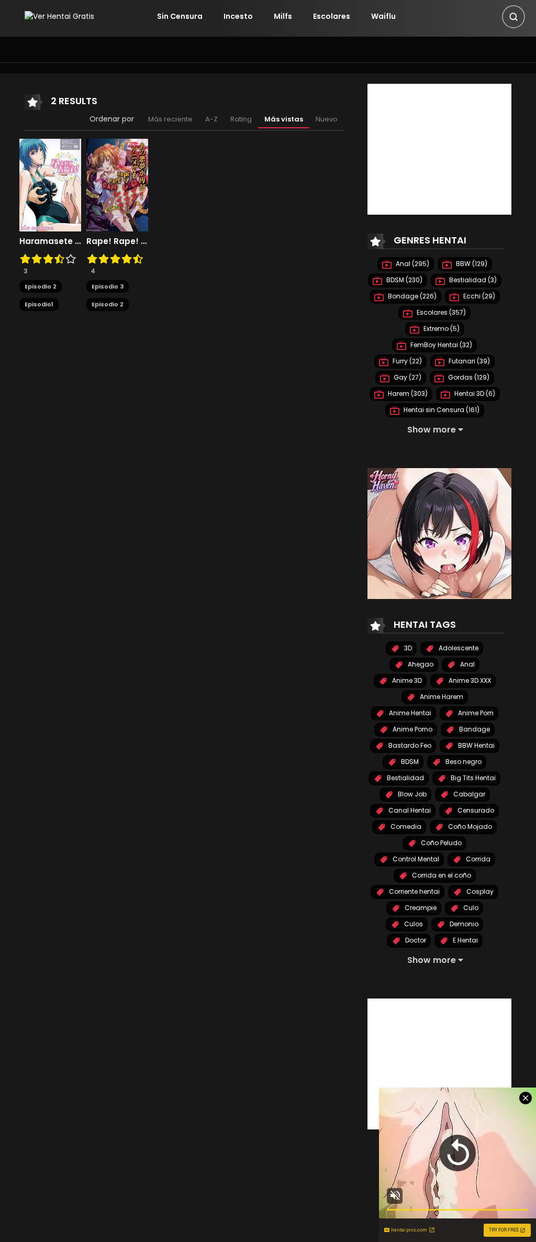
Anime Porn (475, 712)
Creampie (420, 907)
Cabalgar (468, 794)
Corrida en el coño (440, 875)
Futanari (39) (468, 361)
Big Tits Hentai (472, 777)
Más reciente (170, 119)
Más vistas (283, 119)
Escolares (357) (440, 312)
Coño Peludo (440, 842)
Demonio (463, 923)
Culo (470, 907)
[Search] (513, 16)
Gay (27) (406, 377)
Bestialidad (404, 777)
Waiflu (383, 16)
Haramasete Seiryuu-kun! (50, 241)
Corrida (477, 859)
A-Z (211, 119)
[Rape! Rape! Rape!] (117, 184)
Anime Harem (440, 696)
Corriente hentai (413, 891)
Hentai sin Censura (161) (440, 409)
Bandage (473, 729)
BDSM (409, 761)
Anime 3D (406, 680)
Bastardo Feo (409, 745)
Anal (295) (411, 263)
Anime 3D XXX (469, 680)
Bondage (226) (411, 296)
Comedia (405, 826)
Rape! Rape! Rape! (117, 241)
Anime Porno (411, 729)
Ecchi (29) (478, 296)
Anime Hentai (409, 712)
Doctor (415, 940)
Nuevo (327, 119)
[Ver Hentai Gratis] (59, 16)
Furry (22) (406, 361)
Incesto (238, 16)
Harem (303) (407, 393)
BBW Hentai (475, 745)
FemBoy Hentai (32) (440, 344)
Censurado (475, 810)
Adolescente (457, 648)
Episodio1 (39, 304)
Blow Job (411, 794)
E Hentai (464, 940)
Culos (413, 923)
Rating (241, 119)
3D (407, 648)
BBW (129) (470, 263)
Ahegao (419, 664)
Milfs (283, 16)
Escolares (331, 16)
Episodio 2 (41, 286)
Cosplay (479, 891)
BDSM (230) (403, 279)
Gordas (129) (467, 377)
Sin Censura (180, 16)
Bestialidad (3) (472, 279)
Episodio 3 (108, 286)
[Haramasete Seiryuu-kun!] (50, 184)
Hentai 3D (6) (474, 393)
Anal (467, 664)
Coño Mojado (469, 826)
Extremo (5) (441, 328)
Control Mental (415, 859)
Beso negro (463, 761)
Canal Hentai (409, 810)
